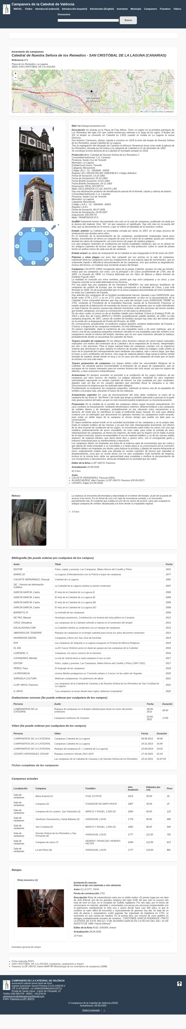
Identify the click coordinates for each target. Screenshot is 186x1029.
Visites (28, 9)
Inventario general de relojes (26, 947)
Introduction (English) (102, 9)
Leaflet (145, 112)
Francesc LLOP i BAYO (22, 999)
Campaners (150, 9)
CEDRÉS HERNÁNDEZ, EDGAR (31, 754)
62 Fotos (76, 471)
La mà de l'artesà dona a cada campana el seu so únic (83, 658)
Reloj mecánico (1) (27, 880)
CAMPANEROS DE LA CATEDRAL (32, 738)
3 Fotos (75, 511)
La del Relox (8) (43, 850)
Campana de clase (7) (46, 842)
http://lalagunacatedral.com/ (91, 126)
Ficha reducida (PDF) (23, 961)
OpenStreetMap (157, 112)
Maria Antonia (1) (44, 796)
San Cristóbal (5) (44, 827)
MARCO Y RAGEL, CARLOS (100, 811)
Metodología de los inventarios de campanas (77, 966)
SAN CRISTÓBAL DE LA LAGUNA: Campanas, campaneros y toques (48, 964)
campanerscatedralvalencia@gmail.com (23, 996)
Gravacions (64, 14)
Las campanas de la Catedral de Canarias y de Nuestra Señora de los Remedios (96, 759)
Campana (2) (42, 804)
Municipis (136, 9)
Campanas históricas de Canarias (71, 718)
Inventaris (122, 9)
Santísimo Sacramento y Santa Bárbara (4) (57, 819)
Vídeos (177, 9)
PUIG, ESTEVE (93, 796)
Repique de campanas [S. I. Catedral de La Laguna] (81, 749)
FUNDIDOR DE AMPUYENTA (101, 804)
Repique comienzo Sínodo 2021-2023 (74, 754)
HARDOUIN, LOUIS (95, 819)
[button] (91, 91)
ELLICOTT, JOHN (90, 889)
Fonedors (165, 9)
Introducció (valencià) (47, 9)
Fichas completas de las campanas (35, 765)
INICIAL (18, 9)
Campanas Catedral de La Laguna (72, 738)
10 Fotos (78, 936)
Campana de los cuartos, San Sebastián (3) (57, 811)
